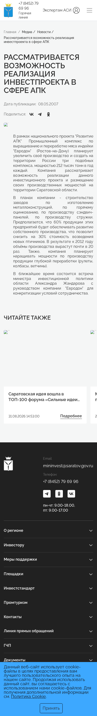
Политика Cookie (28, 696)
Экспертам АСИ (57, 10)
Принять (51, 708)
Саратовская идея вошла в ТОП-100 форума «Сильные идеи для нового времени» (42, 396)
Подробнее (71, 416)
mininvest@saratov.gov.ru (68, 465)
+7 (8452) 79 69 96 (29, 6)
